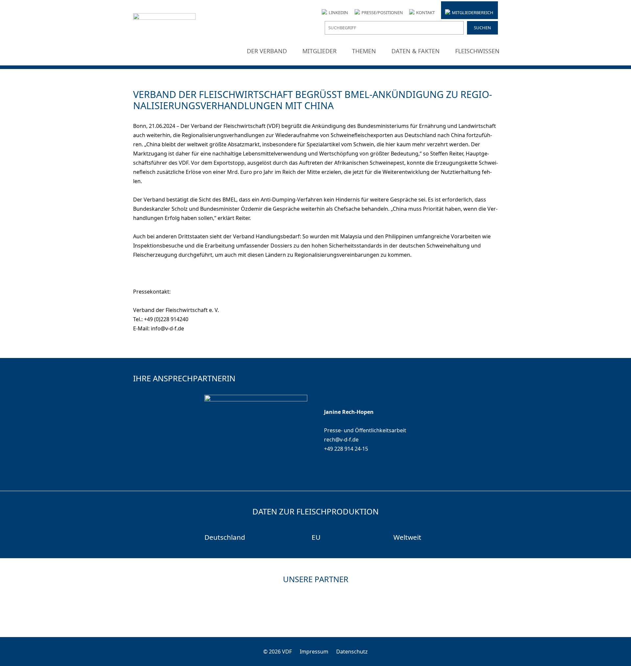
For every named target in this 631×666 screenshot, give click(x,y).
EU (316, 537)
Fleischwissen (477, 51)
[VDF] (164, 33)
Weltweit (407, 537)
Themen (364, 51)
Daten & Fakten (415, 51)
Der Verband (267, 51)
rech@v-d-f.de (341, 439)
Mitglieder (319, 51)
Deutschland (224, 537)
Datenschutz (352, 651)
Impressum (314, 651)
